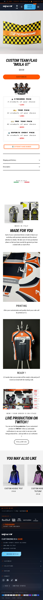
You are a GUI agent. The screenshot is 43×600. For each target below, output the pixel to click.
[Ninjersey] (7, 6)
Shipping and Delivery (9, 160)
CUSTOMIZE (7, 561)
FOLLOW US (21, 442)
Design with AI (11, 554)
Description (6, 167)
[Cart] (21, 7)
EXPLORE (6, 571)
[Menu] (38, 7)
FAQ (3, 598)
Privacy (8, 598)
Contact (19, 598)
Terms (14, 598)
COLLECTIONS (7, 566)
